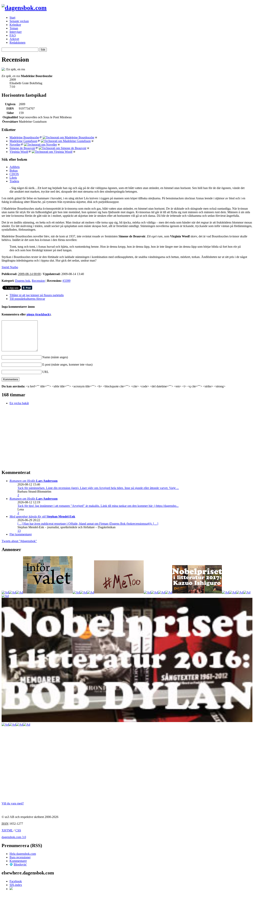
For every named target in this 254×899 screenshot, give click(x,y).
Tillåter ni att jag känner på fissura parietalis (37, 295)
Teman (14, 28)
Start (12, 17)
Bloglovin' (20, 864)
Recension (38, 280)
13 (19, 530)
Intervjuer (16, 31)
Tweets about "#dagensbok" (19, 541)
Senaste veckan (19, 21)
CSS (18, 830)
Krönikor (15, 24)
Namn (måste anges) (55, 357)
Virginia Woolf (19, 151)
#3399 (66, 280)
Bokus (14, 170)
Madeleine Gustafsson (23, 141)
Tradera (14, 181)
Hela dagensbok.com (23, 853)
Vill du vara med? (13, 803)
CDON (14, 174)
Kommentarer (18, 861)
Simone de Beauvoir (22, 148)
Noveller (15, 144)
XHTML (7, 830)
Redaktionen (17, 42)
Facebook (16, 881)
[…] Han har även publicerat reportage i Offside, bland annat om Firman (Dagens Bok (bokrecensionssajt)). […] (87, 523)
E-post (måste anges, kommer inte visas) (67, 364)
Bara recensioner (20, 857)
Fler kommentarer (21, 534)
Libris (13, 177)
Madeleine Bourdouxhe (24, 137)
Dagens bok (22, 280)
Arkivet (14, 39)
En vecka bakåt (19, 403)
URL (45, 372)
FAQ (13, 35)
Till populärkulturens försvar (27, 298)
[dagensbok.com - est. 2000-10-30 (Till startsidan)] (24, 7)
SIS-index (16, 885)
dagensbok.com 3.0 (14, 837)
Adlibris (15, 167)
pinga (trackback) (39, 314)
